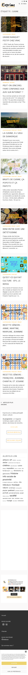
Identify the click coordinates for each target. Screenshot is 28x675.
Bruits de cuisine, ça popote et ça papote (13, 182)
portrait (5, 493)
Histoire (14, 473)
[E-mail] (26, 1)
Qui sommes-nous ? (7, 645)
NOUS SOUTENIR (7, 637)
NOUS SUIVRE (6, 621)
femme (16, 468)
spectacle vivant (7, 498)
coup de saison (13, 465)
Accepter (14, 663)
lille (20, 482)
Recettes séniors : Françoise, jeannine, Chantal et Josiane (13, 378)
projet (14, 34)
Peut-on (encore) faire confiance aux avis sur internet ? (13, 88)
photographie (19, 488)
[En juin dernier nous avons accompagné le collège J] (5, 589)
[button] (26, 651)
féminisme (17, 471)
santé (18, 226)
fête (22, 471)
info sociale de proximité (9, 478)
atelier (5, 462)
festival (19, 468)
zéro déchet (15, 500)
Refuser (14, 667)
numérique (6, 82)
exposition (10, 468)
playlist (5, 490)
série (13, 498)
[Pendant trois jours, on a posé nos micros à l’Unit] (11, 589)
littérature (7, 485)
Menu (24, 4)
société (12, 82)
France (11, 470)
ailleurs (6, 460)
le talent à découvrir (8, 482)
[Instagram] (22, 1)
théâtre (21, 498)
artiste (14, 460)
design (4, 468)
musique (15, 484)
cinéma (6, 465)
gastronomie (7, 34)
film (23, 468)
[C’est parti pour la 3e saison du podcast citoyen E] (22, 589)
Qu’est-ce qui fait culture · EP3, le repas (12, 280)
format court (6, 471)
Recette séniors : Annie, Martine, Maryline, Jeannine (13, 328)
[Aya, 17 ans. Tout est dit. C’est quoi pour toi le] (16, 589)
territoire (17, 498)
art (11, 460)
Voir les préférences (14, 671)
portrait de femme (14, 493)
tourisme (4, 500)
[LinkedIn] (24, 1)
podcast (14, 130)
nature (5, 488)
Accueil (3, 615)
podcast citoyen (19, 490)
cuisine (20, 466)
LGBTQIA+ (15, 482)
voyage (9, 500)
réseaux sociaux (6, 496)
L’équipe (4, 631)
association (19, 460)
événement (21, 501)
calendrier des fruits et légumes (14, 462)
